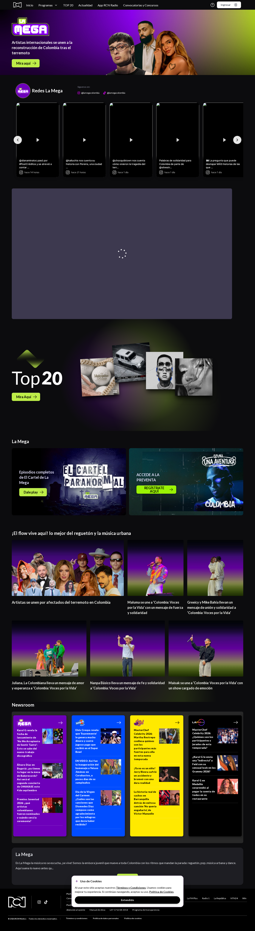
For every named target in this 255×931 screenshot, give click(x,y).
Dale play (31, 492)
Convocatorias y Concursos (140, 5)
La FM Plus (192, 898)
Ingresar (226, 4)
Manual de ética (97, 909)
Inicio (29, 5)
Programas (45, 5)
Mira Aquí (23, 397)
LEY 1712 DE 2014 (119, 909)
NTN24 (234, 898)
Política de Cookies (161, 891)
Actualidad (85, 5)
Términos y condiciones (76, 918)
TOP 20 (68, 5)
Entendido (127, 900)
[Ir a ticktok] (39, 902)
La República (220, 898)
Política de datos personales (106, 918)
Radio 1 (205, 898)
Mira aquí (23, 63)
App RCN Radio (108, 5)
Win (244, 898)
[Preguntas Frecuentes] (212, 5)
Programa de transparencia (145, 909)
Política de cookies (133, 918)
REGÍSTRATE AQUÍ (154, 489)
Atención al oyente (75, 909)
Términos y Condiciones (131, 887)
